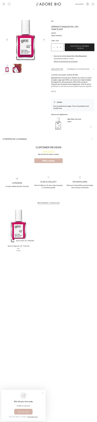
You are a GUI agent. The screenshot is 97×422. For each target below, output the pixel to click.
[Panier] (93, 4)
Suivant (44, 39)
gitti (52, 21)
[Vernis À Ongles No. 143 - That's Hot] (18, 225)
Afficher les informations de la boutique (66, 61)
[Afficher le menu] (3, 4)
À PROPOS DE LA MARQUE (15, 139)
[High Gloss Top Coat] (58, 123)
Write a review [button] (48, 160)
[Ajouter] (91, 127)
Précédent (7, 39)
